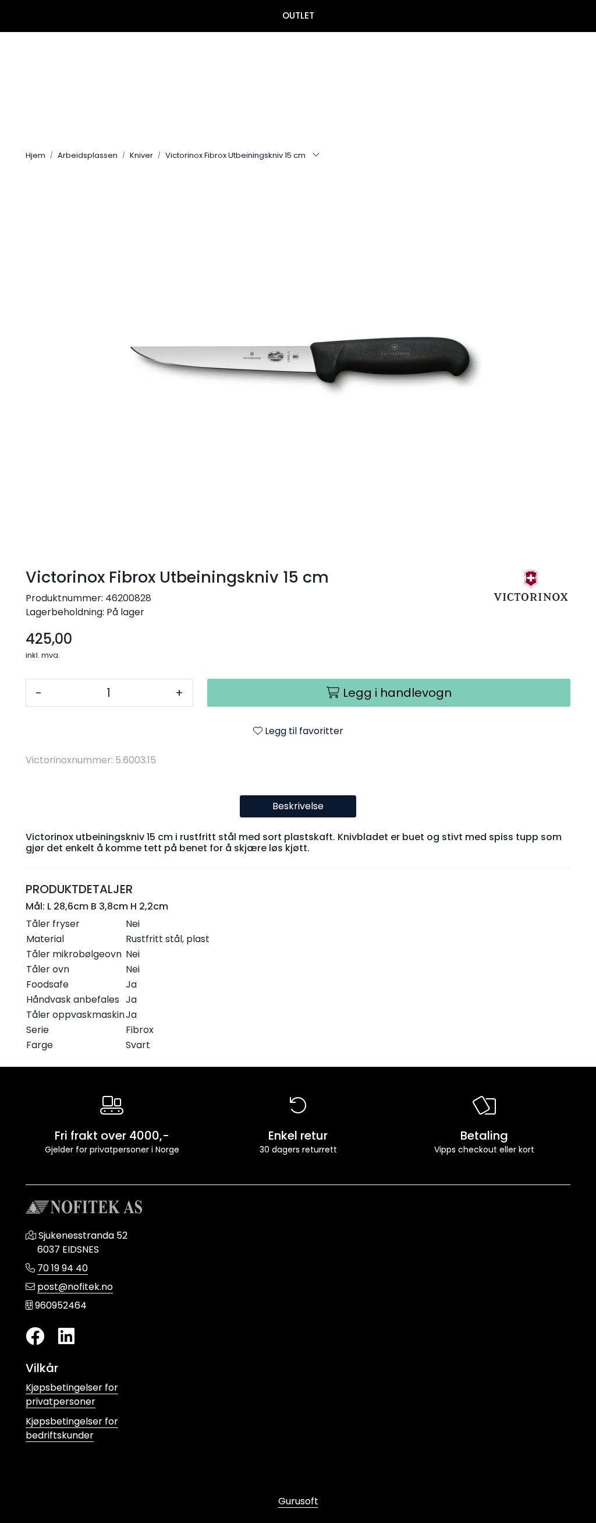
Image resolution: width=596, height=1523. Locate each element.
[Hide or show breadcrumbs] (316, 155)
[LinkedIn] (66, 1337)
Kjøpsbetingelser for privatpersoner (72, 1394)
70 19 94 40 (62, 1268)
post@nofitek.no (75, 1286)
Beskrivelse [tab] (298, 806)
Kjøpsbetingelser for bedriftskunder (72, 1428)
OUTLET (298, 15)
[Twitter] (35, 1337)
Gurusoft (298, 1501)
